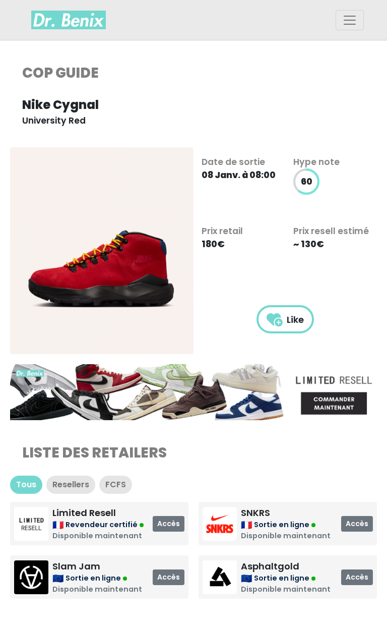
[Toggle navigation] (350, 20)
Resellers (70, 484)
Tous (26, 484)
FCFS (115, 484)
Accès (168, 524)
